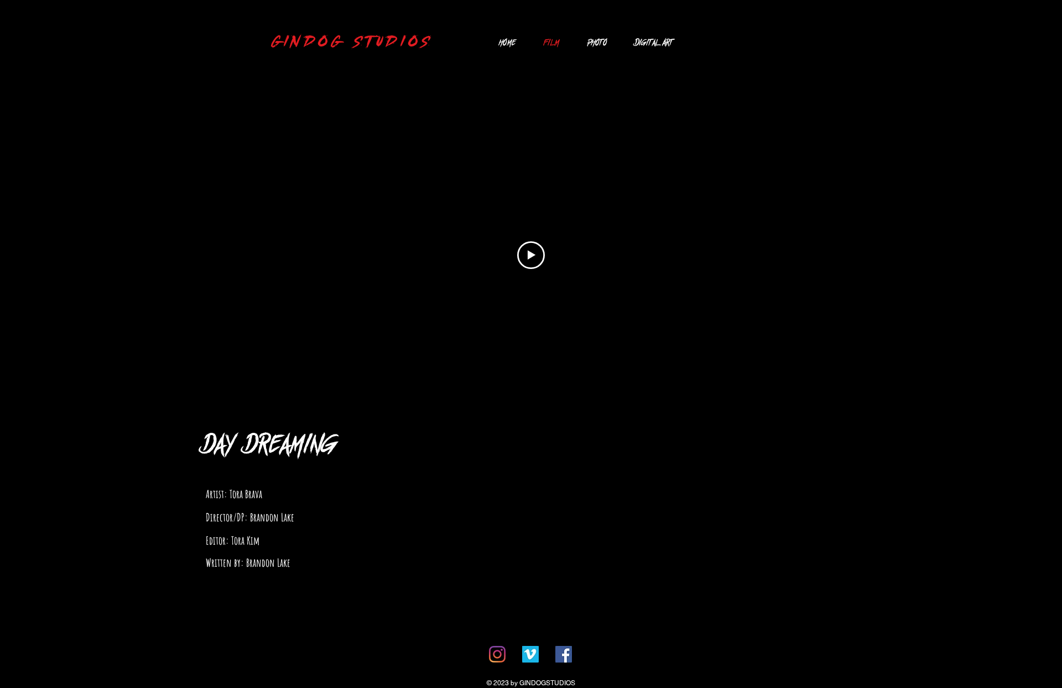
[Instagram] (497, 654)
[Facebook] (563, 654)
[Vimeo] (530, 654)
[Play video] (531, 255)
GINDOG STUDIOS (352, 42)
